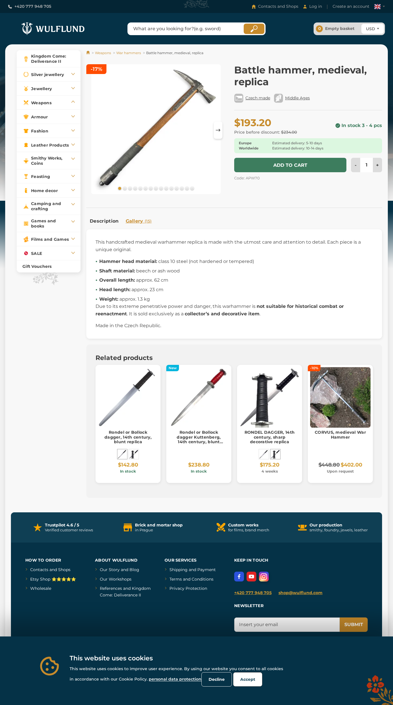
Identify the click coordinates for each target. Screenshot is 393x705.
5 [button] (140, 188)
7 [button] (150, 188)
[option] (156, 130)
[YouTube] (251, 576)
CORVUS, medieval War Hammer (340, 435)
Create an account (351, 6)
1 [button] (119, 188)
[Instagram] (264, 576)
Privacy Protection (188, 588)
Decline (217, 679)
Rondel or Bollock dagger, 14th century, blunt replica (128, 437)
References (111, 588)
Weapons (103, 53)
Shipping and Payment (192, 569)
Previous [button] (93, 130)
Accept (247, 679)
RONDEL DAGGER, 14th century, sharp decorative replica (270, 437)
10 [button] (166, 188)
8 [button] (155, 188)
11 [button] (171, 188)
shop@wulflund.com (300, 592)
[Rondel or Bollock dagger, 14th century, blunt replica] (122, 454)
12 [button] (176, 188)
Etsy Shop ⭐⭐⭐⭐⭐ (53, 579)
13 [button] (181, 188)
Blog (134, 569)
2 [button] (124, 188)
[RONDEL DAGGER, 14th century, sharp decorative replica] (134, 454)
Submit (353, 624)
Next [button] (218, 130)
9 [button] (160, 188)
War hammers (128, 53)
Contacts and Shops (278, 6)
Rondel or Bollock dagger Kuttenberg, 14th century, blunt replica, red (199, 439)
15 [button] (191, 188)
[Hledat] (254, 29)
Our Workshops (115, 579)
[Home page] (88, 53)
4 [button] (134, 188)
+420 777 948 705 (32, 6)
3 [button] (129, 188)
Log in (315, 6)
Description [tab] (104, 221)
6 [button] (145, 188)
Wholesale (40, 588)
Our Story (110, 569)
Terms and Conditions (191, 579)
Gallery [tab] (139, 221)
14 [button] (186, 188)
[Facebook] (239, 576)
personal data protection (175, 679)
